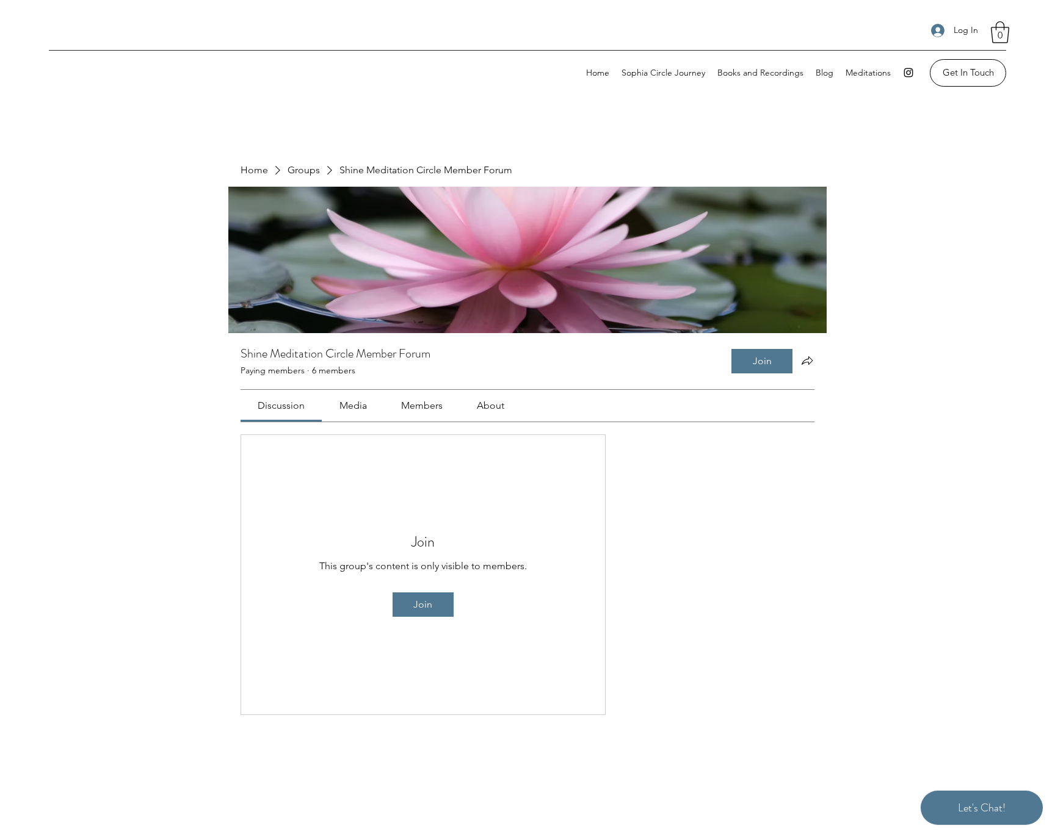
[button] (1000, 32)
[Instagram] (908, 72)
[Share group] (807, 360)
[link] (281, 405)
